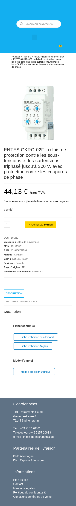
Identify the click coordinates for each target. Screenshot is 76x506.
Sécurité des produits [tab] (21, 301)
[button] (34, 37)
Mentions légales (24, 488)
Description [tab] (14, 293)
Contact (18, 484)
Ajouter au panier (41, 225)
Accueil (16, 57)
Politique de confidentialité (29, 492)
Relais (37, 57)
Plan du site (20, 479)
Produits (27, 57)
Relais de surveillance (53, 57)
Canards (18, 254)
